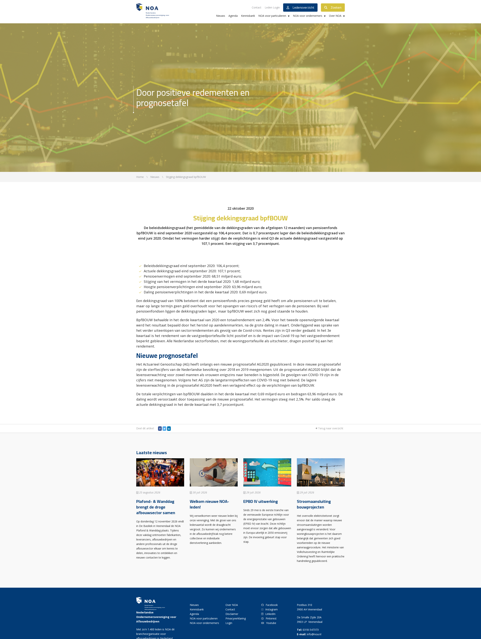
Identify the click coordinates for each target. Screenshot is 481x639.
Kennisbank (248, 15)
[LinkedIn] (169, 428)
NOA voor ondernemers (307, 15)
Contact (256, 7)
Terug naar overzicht (330, 428)
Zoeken (336, 7)
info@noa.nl (314, 634)
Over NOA (335, 15)
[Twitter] (164, 428)
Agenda (233, 15)
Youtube (271, 623)
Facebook (272, 605)
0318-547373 (311, 629)
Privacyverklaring (235, 618)
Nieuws (220, 15)
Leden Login (272, 7)
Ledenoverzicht (303, 7)
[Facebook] (160, 428)
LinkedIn (270, 614)
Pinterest (271, 618)
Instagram (271, 609)
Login (228, 623)
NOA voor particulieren (272, 15)
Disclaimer (231, 614)
